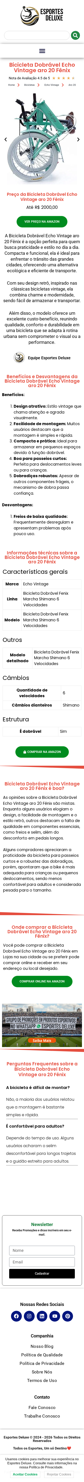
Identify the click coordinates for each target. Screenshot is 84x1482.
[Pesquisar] (75, 35)
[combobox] (37, 35)
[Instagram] (29, 1316)
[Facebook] (16, 1316)
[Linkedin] (42, 1316)
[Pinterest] (67, 1316)
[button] (42, 51)
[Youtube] (54, 1316)
